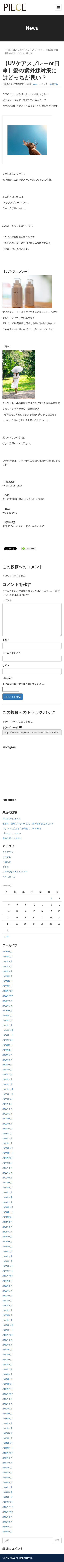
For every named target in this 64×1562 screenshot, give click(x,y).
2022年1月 (7, 1202)
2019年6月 (7, 1354)
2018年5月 (7, 1418)
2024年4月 (7, 1069)
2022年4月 (7, 1187)
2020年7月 (7, 1290)
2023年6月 (7, 1118)
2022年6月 (7, 1177)
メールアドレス (11, 652)
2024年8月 (7, 1049)
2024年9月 (7, 1044)
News (15, 49)
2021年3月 (7, 1251)
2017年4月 (7, 1482)
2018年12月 (8, 1383)
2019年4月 (7, 1364)
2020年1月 (7, 1320)
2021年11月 (8, 1212)
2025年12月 (8, 990)
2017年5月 (7, 1477)
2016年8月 (7, 1521)
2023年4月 (7, 1128)
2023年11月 (8, 1094)
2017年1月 (7, 1497)
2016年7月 (7, 1526)
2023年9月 (7, 1103)
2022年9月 (7, 1162)
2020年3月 (7, 1310)
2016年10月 (8, 1511)
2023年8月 (7, 1108)
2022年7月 (7, 1172)
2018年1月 (7, 1438)
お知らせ (6, 861)
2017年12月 (8, 1443)
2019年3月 (7, 1369)
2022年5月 (7, 1182)
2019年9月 (7, 1339)
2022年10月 (8, 1157)
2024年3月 (7, 1074)
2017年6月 (7, 1472)
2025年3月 (7, 1015)
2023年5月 (7, 1123)
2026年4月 (7, 971)
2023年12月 (8, 1089)
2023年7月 (7, 1113)
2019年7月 (7, 1349)
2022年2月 (7, 1197)
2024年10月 (8, 1039)
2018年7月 (7, 1408)
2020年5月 (7, 1300)
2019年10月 (8, 1334)
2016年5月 (7, 1531)
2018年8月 (7, 1403)
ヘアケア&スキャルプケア (14, 871)
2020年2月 (7, 1315)
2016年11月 (8, 1506)
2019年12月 (8, 1325)
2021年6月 (7, 1236)
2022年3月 (7, 1192)
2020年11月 (8, 1270)
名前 (5, 640)
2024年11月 (8, 1035)
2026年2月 (7, 981)
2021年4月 (7, 1246)
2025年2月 (7, 1020)
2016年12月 (8, 1501)
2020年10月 (8, 1275)
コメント (7, 600)
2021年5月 (7, 1241)
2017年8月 (7, 1462)
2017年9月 (7, 1457)
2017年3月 (7, 1487)
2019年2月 (7, 1374)
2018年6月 (7, 1413)
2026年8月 (7, 951)
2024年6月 (7, 1059)
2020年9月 (7, 1280)
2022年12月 (8, 1148)
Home (7, 49)
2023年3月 (7, 1133)
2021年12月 (8, 1207)
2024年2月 (7, 1079)
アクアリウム (8, 852)
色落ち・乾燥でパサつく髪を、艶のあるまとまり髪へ (28, 823)
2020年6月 (7, 1295)
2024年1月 (7, 1084)
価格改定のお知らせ (12, 838)
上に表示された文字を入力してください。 (24, 683)
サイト (5, 665)
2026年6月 (7, 961)
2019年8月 (7, 1344)
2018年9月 (7, 1398)
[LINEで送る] (28, 548)
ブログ (5, 866)
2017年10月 (8, 1452)
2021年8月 (7, 1226)
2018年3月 (7, 1428)
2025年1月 (7, 1025)
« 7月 (6, 936)
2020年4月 (7, 1305)
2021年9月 (7, 1221)
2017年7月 (7, 1467)
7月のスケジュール (11, 833)
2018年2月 (7, 1433)
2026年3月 (7, 976)
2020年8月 (7, 1285)
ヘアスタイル (8, 876)
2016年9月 (7, 1516)
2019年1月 (7, 1379)
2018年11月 (8, 1388)
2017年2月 (7, 1492)
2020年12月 (8, 1266)
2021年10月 (8, 1216)
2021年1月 (7, 1261)
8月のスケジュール (11, 818)
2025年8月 (7, 1000)
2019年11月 (8, 1329)
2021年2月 (7, 1256)
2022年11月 (8, 1152)
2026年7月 (7, 956)
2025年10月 (8, 995)
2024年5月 (7, 1064)
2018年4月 (7, 1423)
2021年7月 (7, 1231)
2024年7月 (7, 1054)
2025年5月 (7, 1010)
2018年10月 (8, 1393)
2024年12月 (8, 1030)
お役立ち (24, 49)
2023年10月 (8, 1098)
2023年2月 (7, 1138)
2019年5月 (7, 1359)
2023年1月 (7, 1143)
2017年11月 (8, 1447)
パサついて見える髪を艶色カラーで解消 (21, 828)
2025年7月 (7, 1005)
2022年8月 (7, 1167)
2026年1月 (7, 985)
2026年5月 (7, 966)
